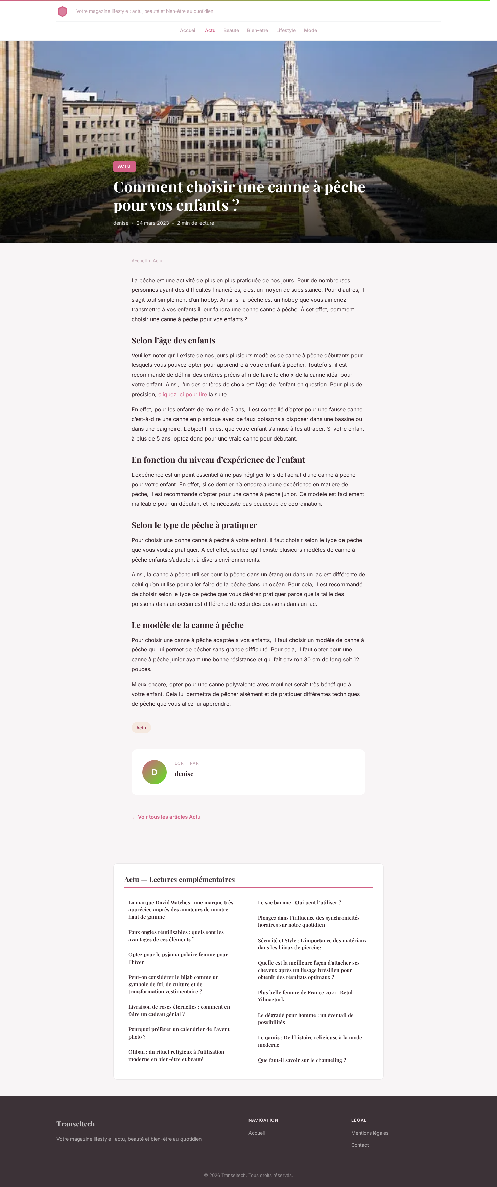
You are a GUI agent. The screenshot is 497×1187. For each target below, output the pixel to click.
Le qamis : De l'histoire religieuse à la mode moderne (310, 1041)
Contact (360, 1145)
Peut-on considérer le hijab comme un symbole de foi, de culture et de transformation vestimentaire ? (173, 984)
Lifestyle (286, 30)
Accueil (188, 30)
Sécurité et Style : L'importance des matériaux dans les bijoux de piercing (312, 944)
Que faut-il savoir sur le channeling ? (302, 1060)
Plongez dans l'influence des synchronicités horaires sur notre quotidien (309, 921)
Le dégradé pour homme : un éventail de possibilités (306, 1018)
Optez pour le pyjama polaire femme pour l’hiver (178, 958)
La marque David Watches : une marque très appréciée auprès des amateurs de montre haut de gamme (180, 909)
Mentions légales (369, 1133)
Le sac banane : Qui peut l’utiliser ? (299, 902)
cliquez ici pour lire (182, 394)
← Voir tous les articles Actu (166, 817)
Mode (310, 30)
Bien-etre (257, 30)
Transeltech (75, 1123)
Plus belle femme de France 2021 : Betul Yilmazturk (305, 996)
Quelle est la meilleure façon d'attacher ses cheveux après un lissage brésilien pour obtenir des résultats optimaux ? (309, 969)
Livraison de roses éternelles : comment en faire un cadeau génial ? (179, 1010)
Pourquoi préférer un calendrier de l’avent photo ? (178, 1033)
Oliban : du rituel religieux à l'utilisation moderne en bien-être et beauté (176, 1055)
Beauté (231, 30)
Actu (210, 30)
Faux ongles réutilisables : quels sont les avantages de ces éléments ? (176, 936)
